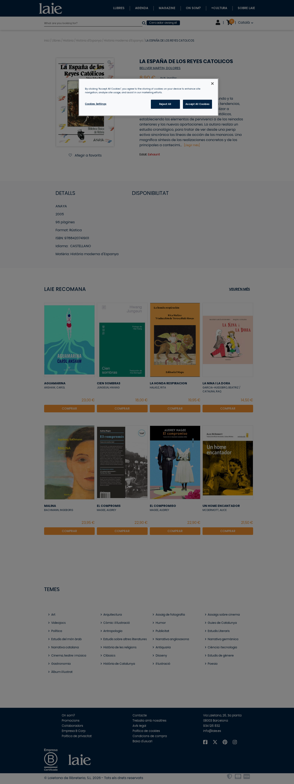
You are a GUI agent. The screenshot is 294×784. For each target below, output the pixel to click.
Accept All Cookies (197, 104)
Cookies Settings (95, 104)
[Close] (212, 83)
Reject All (165, 104)
